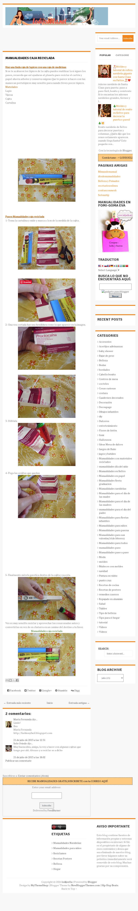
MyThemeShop (39, 885)
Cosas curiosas (107, 388)
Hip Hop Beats (110, 885)
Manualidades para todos (113, 543)
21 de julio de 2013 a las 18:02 (29, 757)
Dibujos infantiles (108, 411)
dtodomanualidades (109, 176)
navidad (103, 571)
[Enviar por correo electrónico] (7, 680)
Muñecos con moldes (111, 566)
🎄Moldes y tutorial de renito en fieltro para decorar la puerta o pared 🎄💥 (115, 114)
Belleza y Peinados (108, 181)
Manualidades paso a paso (114, 552)
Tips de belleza (107, 613)
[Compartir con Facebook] (17, 680)
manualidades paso (110, 547)
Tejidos (103, 608)
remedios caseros (109, 594)
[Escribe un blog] (10, 680)
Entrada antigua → (79, 702)
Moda (102, 557)
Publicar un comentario (18, 760)
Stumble (62, 690)
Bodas (102, 365)
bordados (104, 369)
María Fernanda (22, 719)
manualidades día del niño (113, 466)
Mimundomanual (107, 171)
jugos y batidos (107, 453)
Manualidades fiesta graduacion (110, 482)
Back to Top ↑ (69, 888)
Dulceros (104, 421)
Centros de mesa (108, 379)
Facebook (15, 690)
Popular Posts (105, 58)
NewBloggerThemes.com (85, 885)
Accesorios (105, 341)
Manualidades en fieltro (112, 471)
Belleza (103, 360)
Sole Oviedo (20, 743)
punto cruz (105, 580)
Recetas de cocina (109, 585)
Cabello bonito (107, 374)
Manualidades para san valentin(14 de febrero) (112, 536)
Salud (102, 603)
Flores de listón (108, 430)
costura (103, 393)
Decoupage (105, 407)
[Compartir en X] (14, 680)
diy (100, 416)
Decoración (105, 402)
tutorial (103, 622)
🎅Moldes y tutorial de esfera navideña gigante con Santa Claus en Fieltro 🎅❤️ (122, 73)
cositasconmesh (107, 190)
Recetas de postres (110, 589)
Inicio (50, 702)
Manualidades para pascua (114, 530)
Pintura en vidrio (108, 575)
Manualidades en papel (112, 475)
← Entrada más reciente (17, 702)
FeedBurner (54, 810)
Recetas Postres (62, 858)
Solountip (103, 195)
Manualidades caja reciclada (29, 58)
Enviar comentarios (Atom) (33, 775)
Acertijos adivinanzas (111, 346)
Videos (103, 627)
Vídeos (103, 631)
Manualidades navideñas (112, 488)
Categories (122, 58)
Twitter (31, 690)
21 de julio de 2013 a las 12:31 (29, 740)
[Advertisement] (31, 41)
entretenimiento (108, 425)
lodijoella (67, 882)
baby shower (106, 351)
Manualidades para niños (113, 525)
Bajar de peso (106, 355)
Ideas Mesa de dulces (111, 444)
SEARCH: (103, 648)
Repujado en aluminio (111, 599)
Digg (77, 690)
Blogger (127, 150)
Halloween (105, 439)
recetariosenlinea (108, 185)
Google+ (46, 690)
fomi (101, 435)
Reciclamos (59, 853)
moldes (103, 561)
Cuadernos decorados (111, 397)
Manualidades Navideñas (67, 843)
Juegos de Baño (107, 449)
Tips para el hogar (109, 617)
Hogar (57, 869)
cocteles (104, 383)
